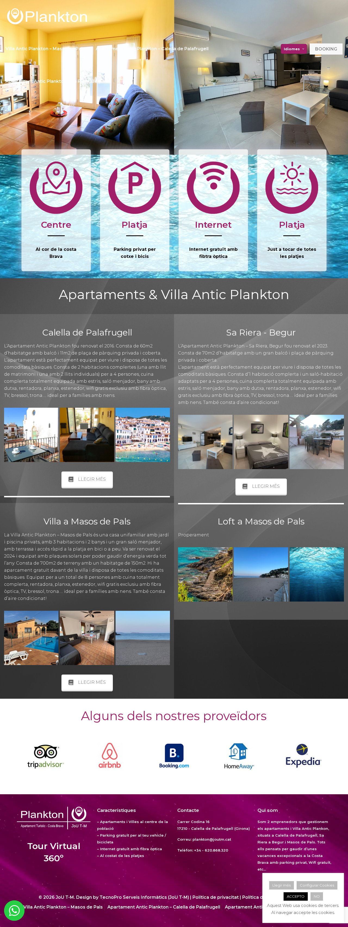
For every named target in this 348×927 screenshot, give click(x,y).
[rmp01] (31, 638)
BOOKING (326, 49)
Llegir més (281, 885)
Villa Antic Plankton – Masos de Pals (63, 907)
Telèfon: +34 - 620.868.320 (202, 850)
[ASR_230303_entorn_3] (143, 638)
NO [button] (317, 896)
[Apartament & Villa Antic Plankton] (46, 16)
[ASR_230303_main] (205, 442)
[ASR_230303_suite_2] (261, 442)
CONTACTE (218, 865)
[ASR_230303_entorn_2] (261, 574)
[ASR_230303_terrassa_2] (317, 442)
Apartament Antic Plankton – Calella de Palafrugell (163, 907)
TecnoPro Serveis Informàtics (133, 897)
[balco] (31, 435)
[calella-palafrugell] (143, 435)
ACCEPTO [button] (295, 896)
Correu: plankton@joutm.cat (204, 839)
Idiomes (292, 49)
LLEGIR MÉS (92, 479)
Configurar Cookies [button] (317, 885)
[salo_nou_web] (87, 435)
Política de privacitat (215, 897)
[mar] (317, 574)
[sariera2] (205, 574)
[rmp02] (87, 638)
